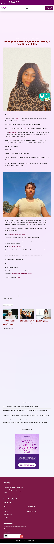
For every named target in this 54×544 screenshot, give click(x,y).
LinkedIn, (24, 273)
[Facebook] (9, 2)
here (29, 222)
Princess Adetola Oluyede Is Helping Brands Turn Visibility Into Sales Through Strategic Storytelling (25, 422)
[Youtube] (18, 2)
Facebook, (19, 273)
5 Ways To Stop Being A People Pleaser (18, 247)
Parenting (14, 296)
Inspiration (19, 38)
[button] (27, 8)
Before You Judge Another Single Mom (19, 169)
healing (6, 296)
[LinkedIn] (12, 498)
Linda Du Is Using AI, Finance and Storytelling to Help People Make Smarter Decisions (22, 419)
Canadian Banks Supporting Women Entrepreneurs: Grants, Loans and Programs (27, 322)
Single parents (8, 298)
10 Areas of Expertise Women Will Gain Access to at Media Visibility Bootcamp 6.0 (21, 406)
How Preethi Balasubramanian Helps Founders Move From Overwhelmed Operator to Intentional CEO (26, 415)
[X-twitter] (16, 2)
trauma (25, 128)
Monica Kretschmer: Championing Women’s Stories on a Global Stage (42, 322)
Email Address (7, 532)
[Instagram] (12, 2)
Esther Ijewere (35, 38)
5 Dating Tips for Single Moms (17, 234)
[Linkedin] (14, 2)
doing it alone (19, 118)
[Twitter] (8, 498)
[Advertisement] (27, 24)
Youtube (29, 273)
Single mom (23, 296)
